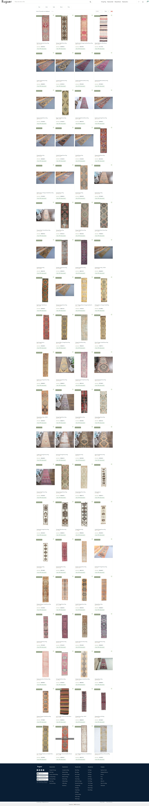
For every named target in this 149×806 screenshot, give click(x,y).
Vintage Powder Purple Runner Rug (82, 380)
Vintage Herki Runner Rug (100, 156)
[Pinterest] (43, 770)
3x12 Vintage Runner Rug (61, 605)
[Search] (90, 2)
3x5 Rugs (89, 772)
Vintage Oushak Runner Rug (42, 118)
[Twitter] (41, 770)
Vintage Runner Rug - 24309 (42, 418)
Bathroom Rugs (65, 776)
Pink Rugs (77, 787)
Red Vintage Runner (40, 343)
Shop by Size (125, 1)
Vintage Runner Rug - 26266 (100, 268)
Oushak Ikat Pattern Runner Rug (101, 231)
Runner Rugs (90, 787)
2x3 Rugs (89, 770)
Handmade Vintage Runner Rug (43, 530)
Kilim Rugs (51, 772)
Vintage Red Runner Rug (80, 418)
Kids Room (64, 785)
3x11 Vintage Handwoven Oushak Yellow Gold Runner (46, 754)
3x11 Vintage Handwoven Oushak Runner (83, 754)
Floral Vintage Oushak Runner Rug (101, 343)
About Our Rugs (104, 783)
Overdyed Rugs (52, 776)
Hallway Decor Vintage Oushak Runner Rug (45, 193)
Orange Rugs (77, 785)
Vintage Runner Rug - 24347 (80, 717)
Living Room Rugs (65, 770)
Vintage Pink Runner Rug (60, 567)
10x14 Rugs (90, 783)
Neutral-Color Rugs (78, 783)
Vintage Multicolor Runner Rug (81, 642)
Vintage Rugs (103, 1)
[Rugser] (40, 767)
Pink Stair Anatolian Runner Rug (43, 44)
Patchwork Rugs (52, 783)
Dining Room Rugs (65, 774)
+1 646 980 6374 (42, 776)
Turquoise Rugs (78, 794)
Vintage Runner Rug (40, 156)
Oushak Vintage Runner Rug (61, 81)
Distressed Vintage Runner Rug (62, 455)
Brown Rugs (77, 774)
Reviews (102, 774)
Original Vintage (52, 770)
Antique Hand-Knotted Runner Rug (82, 118)
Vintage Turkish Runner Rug (61, 44)
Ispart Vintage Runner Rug (100, 455)
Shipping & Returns (104, 772)
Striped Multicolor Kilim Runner (101, 44)
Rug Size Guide (104, 770)
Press (102, 776)
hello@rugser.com (42, 779)
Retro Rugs (51, 781)
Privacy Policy (102, 802)
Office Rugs (64, 783)
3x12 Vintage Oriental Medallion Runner (64, 754)
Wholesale (103, 785)
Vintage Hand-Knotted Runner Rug (82, 81)
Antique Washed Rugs (53, 774)
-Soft (74, 804)
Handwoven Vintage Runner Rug (43, 380)
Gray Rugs (77, 776)
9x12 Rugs (90, 781)
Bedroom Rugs (65, 772)
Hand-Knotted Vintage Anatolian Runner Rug (84, 44)
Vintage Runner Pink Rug (99, 717)
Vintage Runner (98, 493)
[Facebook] (37, 770)
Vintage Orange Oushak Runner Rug (44, 605)
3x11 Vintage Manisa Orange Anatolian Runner (84, 306)
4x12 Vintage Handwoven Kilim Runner (63, 717)
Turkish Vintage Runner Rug (42, 81)
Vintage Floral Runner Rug (80, 343)
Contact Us (41, 773)
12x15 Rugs (90, 785)
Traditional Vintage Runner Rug (43, 455)
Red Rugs (77, 792)
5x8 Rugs (89, 774)
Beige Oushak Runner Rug (61, 118)
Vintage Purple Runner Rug (80, 268)
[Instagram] (39, 770)
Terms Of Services (109, 802)
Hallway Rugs (65, 781)
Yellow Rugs (77, 796)
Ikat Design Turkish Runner (42, 306)
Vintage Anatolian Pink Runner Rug (43, 680)
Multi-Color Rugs (78, 781)
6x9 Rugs (89, 776)
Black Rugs (77, 770)
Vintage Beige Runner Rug (100, 418)
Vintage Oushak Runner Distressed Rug (102, 754)
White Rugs (77, 798)
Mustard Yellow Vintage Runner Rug (63, 343)
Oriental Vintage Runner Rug (100, 380)
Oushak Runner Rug (79, 156)
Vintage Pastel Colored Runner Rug (43, 231)
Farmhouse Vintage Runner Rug (101, 118)
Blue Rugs (77, 772)
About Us (102, 781)
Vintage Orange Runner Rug (61, 268)
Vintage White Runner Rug (61, 530)
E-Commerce (78, 804)
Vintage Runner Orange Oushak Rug (102, 306)
